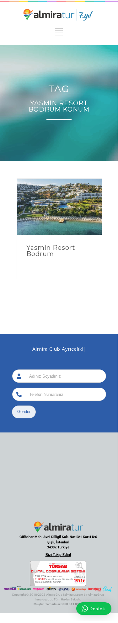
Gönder (23, 411)
